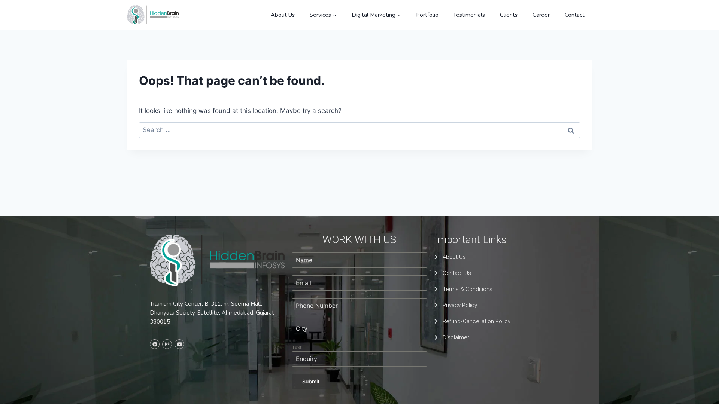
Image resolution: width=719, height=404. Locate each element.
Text (297, 347)
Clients (509, 15)
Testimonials (469, 15)
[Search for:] (359, 130)
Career (541, 15)
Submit (310, 381)
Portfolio (427, 15)
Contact (575, 15)
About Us (283, 15)
